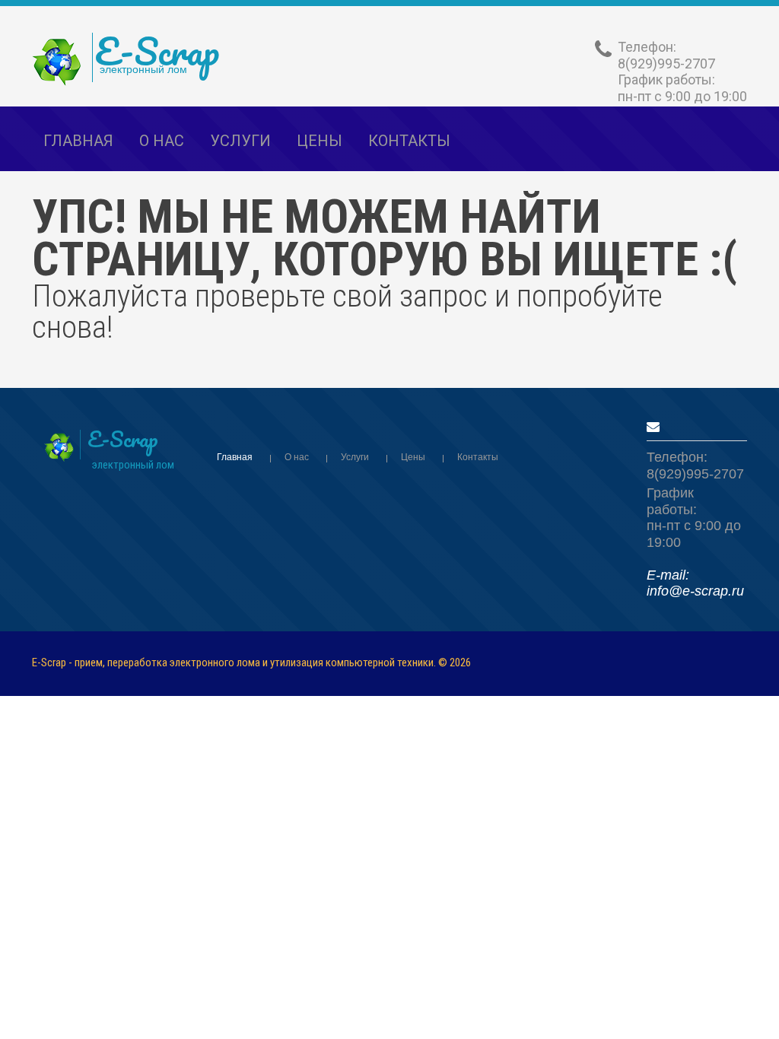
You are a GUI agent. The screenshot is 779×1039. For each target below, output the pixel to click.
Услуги (240, 141)
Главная (78, 141)
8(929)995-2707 (666, 63)
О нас (161, 141)
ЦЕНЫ (319, 141)
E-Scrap (157, 51)
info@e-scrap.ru (695, 591)
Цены (413, 457)
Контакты (409, 141)
